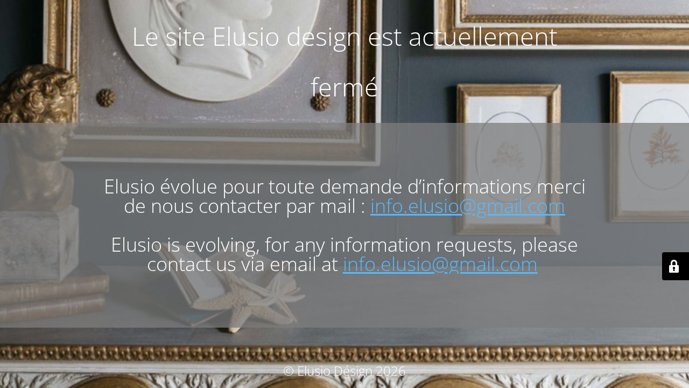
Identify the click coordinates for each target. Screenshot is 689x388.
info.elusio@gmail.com (467, 205)
